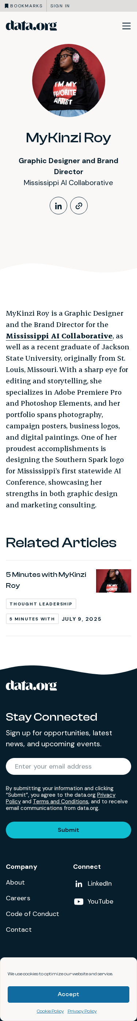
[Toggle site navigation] (126, 25)
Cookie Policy (50, 1011)
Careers (18, 898)
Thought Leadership (41, 604)
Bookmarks (26, 6)
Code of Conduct (33, 913)
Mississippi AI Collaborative (59, 335)
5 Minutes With (32, 619)
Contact (19, 929)
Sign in (60, 6)
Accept (68, 994)
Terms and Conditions (60, 801)
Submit (68, 830)
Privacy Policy (82, 1011)
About (15, 882)
